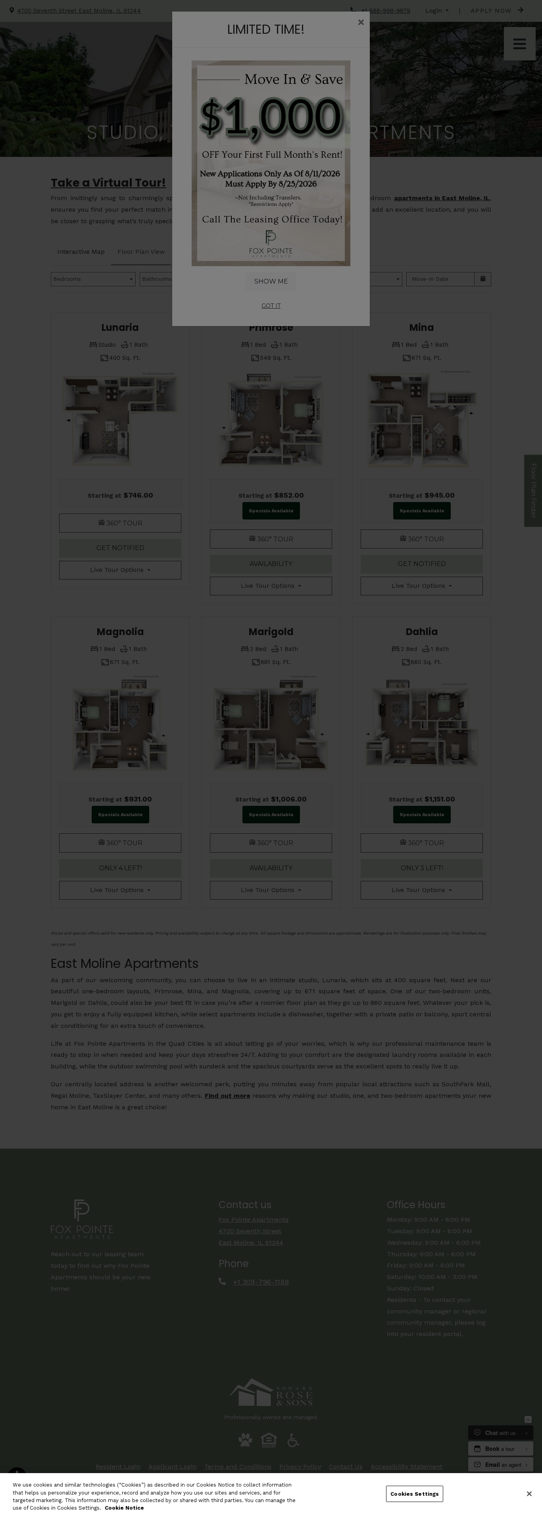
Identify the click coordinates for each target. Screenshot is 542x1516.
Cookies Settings (414, 1494)
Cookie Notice (124, 1508)
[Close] (529, 1493)
